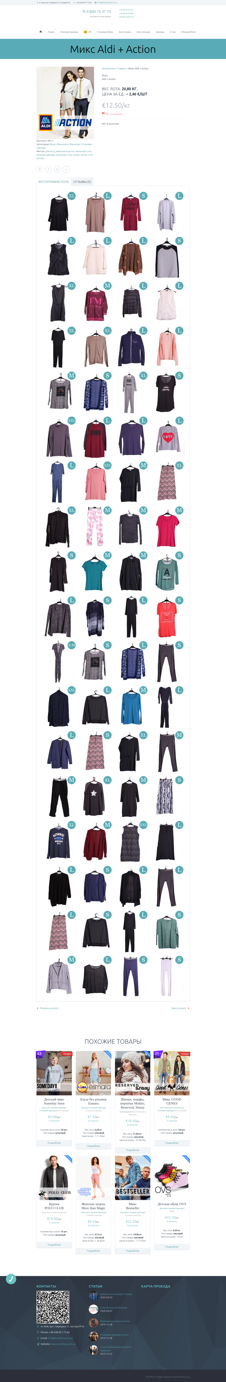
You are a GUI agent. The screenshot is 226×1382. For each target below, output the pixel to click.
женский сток (83, 151)
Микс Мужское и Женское (65, 144)
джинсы (50, 151)
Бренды (160, 32)
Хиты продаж (143, 32)
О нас (173, 32)
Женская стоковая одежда (93, 1108)
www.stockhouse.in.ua (63, 1344)
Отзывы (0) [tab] (82, 182)
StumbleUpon (66, 169)
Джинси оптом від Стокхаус (116, 1294)
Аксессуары (125, 32)
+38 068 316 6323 (126, 10)
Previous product (49, 1008)
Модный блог (188, 32)
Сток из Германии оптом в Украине (115, 1349)
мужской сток (64, 154)
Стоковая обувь (105, 32)
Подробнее (54, 1142)
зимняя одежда (45, 154)
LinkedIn (57, 169)
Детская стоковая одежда (54, 1108)
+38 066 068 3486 (126, 13)
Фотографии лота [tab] (54, 182)
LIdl (89, 32)
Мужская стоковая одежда (54, 1212)
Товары (121, 68)
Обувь (172, 1211)
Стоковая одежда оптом (114, 1334)
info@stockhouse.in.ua (107, 3)
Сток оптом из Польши (113, 1307)
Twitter (39, 169)
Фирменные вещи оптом (115, 1321)
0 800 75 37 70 (98, 11)
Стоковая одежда (69, 32)
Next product (179, 1008)
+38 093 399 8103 (126, 17)
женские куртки (65, 151)
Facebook (48, 169)
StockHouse (108, 68)
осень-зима (80, 154)
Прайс (51, 32)
